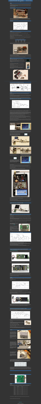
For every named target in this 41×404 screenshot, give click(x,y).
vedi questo (14, 224)
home (20, 1)
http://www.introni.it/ (16, 5)
